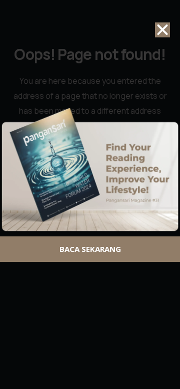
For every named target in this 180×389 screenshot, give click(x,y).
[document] (90, 194)
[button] (162, 29)
